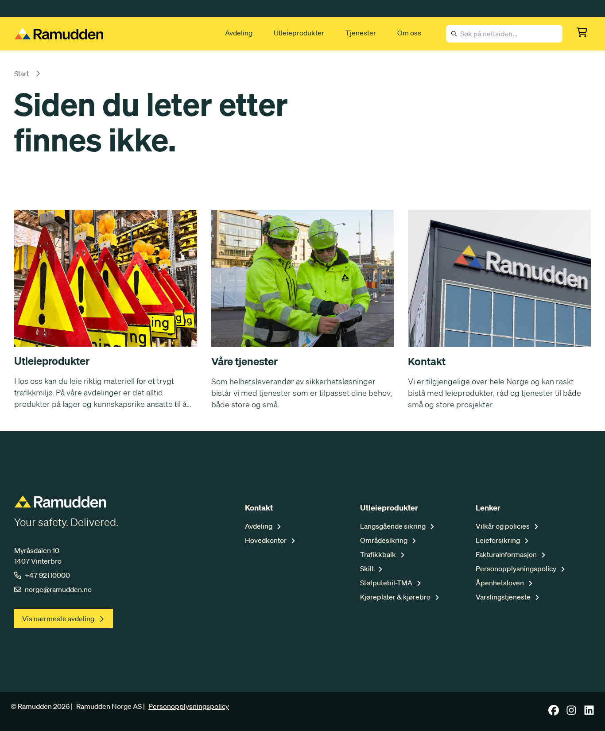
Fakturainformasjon (507, 554)
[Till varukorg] (584, 33)
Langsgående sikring (393, 526)
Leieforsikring (498, 540)
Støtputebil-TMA (387, 582)
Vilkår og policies (503, 526)
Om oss (409, 32)
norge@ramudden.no (58, 589)
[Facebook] (553, 712)
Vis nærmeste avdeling (58, 618)
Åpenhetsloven (500, 582)
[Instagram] (571, 712)
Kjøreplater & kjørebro (396, 596)
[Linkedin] (589, 712)
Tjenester (360, 32)
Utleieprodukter (299, 32)
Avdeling (238, 32)
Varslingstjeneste (504, 596)
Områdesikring (384, 540)
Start (21, 73)
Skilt (367, 568)
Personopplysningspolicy (517, 568)
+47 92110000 (47, 575)
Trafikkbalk (378, 554)
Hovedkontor (266, 540)
